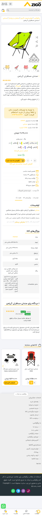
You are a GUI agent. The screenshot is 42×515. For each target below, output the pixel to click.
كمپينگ (18, 86)
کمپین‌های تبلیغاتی (32, 440)
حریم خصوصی (33, 408)
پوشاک (36, 452)
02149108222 (17, 114)
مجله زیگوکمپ (33, 434)
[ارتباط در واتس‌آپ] (3, 506)
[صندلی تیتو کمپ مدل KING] (31, 358)
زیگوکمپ (37, 18)
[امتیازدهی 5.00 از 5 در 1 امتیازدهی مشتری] (7, 80)
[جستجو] (8, 10)
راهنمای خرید (34, 402)
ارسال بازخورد (34, 415)
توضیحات (35, 198)
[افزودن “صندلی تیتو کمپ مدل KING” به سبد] (31, 382)
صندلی (5, 18)
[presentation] (4, 69)
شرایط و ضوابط (33, 405)
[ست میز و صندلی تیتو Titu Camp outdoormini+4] (11, 358)
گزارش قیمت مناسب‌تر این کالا (21, 164)
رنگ (21, 139)
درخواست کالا (34, 418)
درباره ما (35, 427)
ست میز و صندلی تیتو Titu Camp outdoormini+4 (11, 370)
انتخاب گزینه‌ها (10, 383)
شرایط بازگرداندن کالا (31, 412)
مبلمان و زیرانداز (14, 18)
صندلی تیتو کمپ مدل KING (31, 370)
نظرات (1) (18, 198)
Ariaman (15, 237)
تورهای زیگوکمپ (32, 437)
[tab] (35, 198)
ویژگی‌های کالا (27, 198)
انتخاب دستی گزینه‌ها (21, 151)
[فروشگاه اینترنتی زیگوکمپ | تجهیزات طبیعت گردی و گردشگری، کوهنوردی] (32, 4)
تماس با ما (34, 430)
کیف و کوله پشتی (32, 455)
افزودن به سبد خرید (12, 161)
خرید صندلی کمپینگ (24, 191)
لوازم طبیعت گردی (26, 18)
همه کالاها (35, 459)
